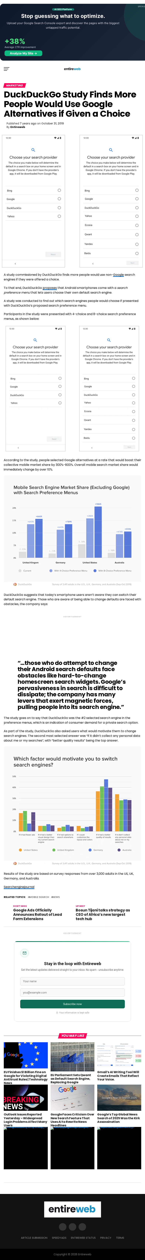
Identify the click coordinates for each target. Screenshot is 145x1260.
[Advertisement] (72, 634)
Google (118, 275)
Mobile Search (39, 897)
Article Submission (34, 1238)
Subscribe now (72, 1004)
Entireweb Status (83, 1238)
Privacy (105, 1238)
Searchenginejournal (19, 887)
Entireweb (17, 127)
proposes (50, 288)
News (56, 897)
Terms (120, 1238)
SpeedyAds (59, 1238)
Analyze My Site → (23, 53)
